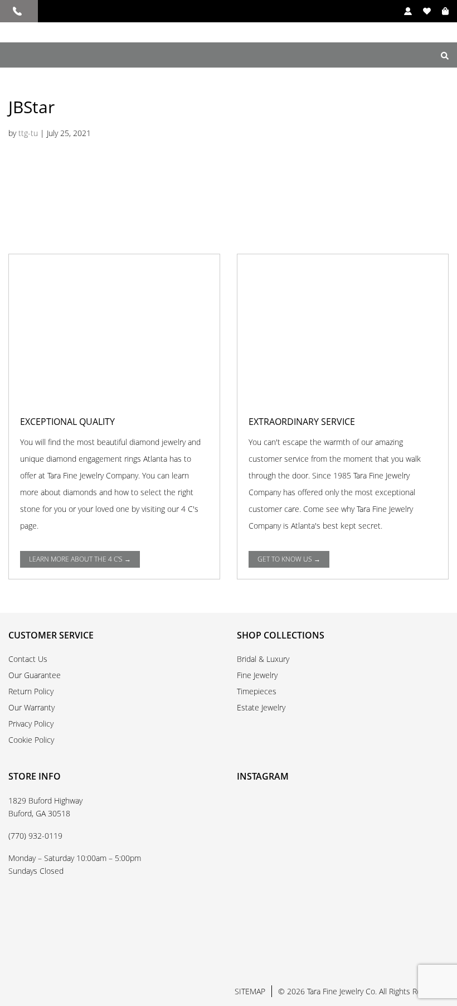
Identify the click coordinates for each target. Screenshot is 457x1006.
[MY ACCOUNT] (402, 11)
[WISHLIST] (421, 11)
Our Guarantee (34, 675)
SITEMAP (250, 991)
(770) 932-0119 (35, 835)
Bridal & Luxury (263, 659)
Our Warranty (31, 707)
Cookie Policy (31, 739)
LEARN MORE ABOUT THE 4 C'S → (80, 559)
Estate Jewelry (261, 707)
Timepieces (256, 691)
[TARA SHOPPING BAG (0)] (440, 11)
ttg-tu (28, 133)
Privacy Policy (31, 723)
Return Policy (31, 691)
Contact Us (27, 659)
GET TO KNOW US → (288, 559)
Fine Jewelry (257, 675)
